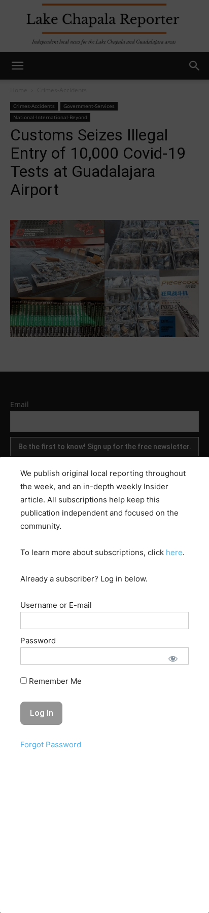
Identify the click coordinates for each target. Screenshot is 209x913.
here (174, 552)
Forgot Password (50, 744)
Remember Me (54, 681)
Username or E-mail (56, 605)
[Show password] (173, 658)
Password (38, 640)
